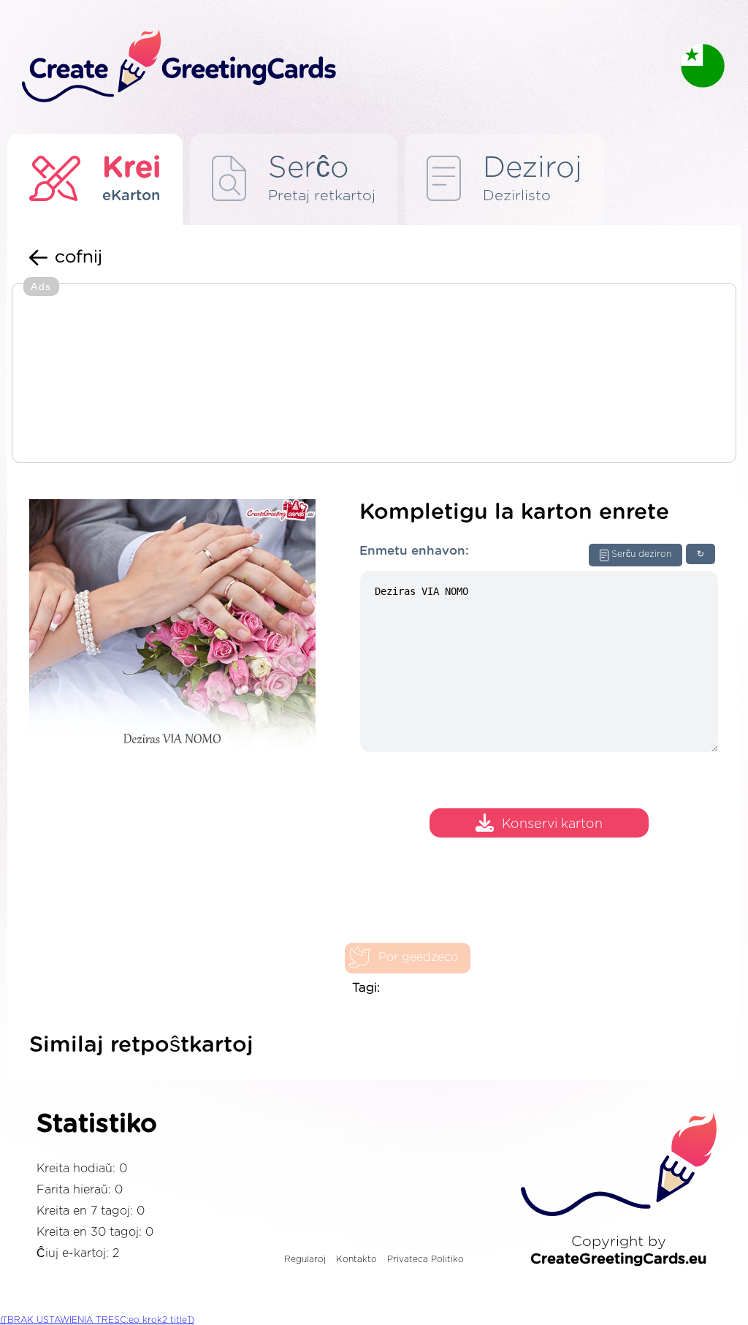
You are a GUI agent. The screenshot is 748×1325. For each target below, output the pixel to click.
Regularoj (305, 1259)
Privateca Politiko (425, 1259)
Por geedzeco (418, 957)
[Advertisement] (374, 374)
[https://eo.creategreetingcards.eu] (339, 67)
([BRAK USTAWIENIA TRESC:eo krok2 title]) (97, 1319)
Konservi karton (552, 825)
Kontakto (356, 1259)
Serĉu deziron (641, 554)
